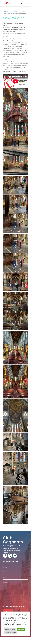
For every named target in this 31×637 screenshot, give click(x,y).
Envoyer (8, 611)
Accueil (5, 11)
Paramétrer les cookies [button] (10, 629)
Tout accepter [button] (21, 629)
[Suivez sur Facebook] (5, 555)
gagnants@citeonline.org (11, 550)
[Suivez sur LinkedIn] (15, 555)
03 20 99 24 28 (7, 552)
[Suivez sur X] (10, 555)
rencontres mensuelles (14, 11)
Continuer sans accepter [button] (10, 632)
